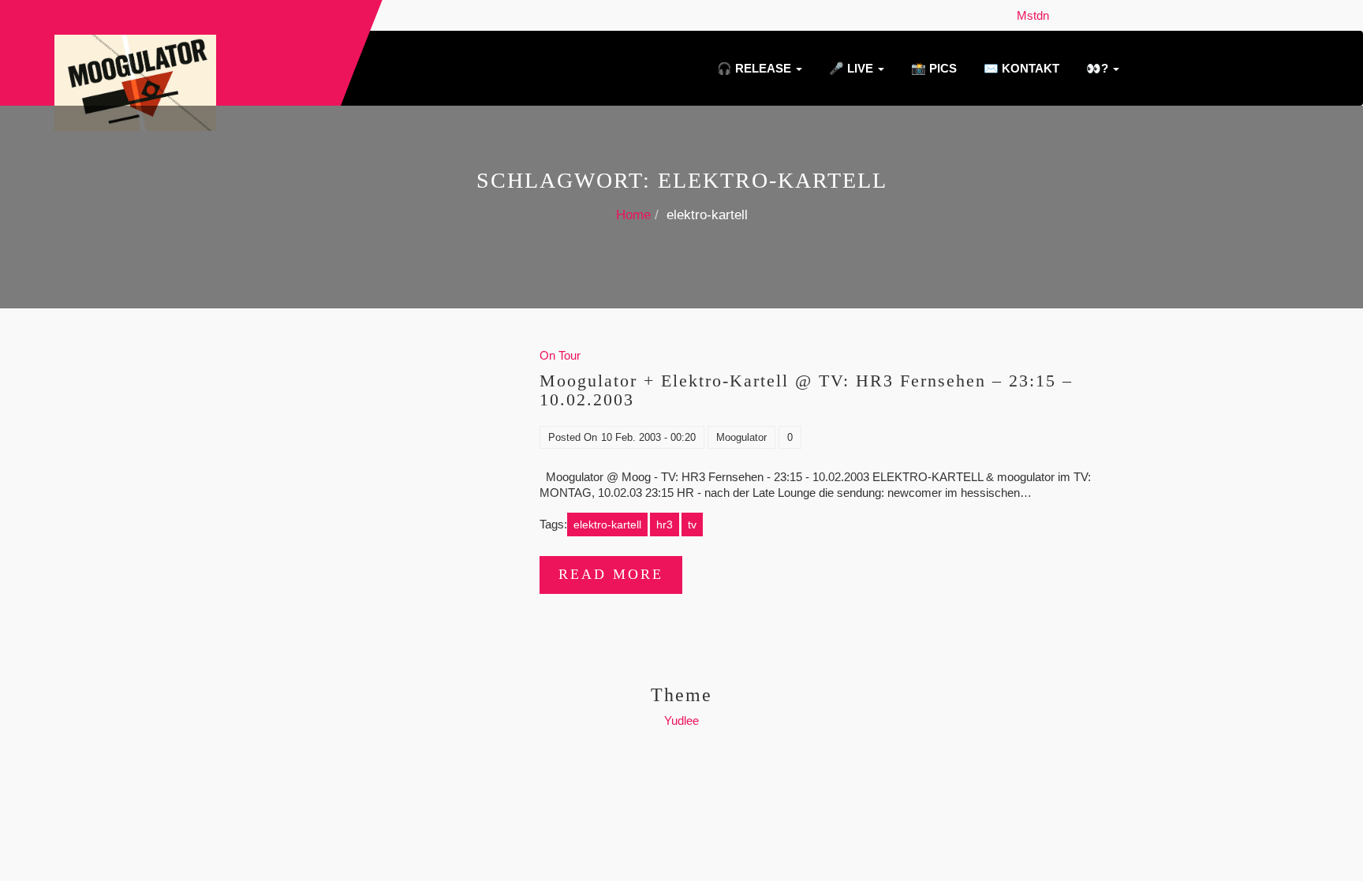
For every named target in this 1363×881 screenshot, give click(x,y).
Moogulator (741, 437)
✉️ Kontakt (1019, 68)
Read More (610, 574)
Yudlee (681, 720)
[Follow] (1060, 15)
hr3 (664, 524)
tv (692, 524)
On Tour (560, 355)
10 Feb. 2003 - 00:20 (648, 437)
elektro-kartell (607, 524)
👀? (1097, 68)
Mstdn (1036, 15)
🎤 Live (851, 68)
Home (633, 214)
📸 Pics (932, 68)
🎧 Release (754, 68)
